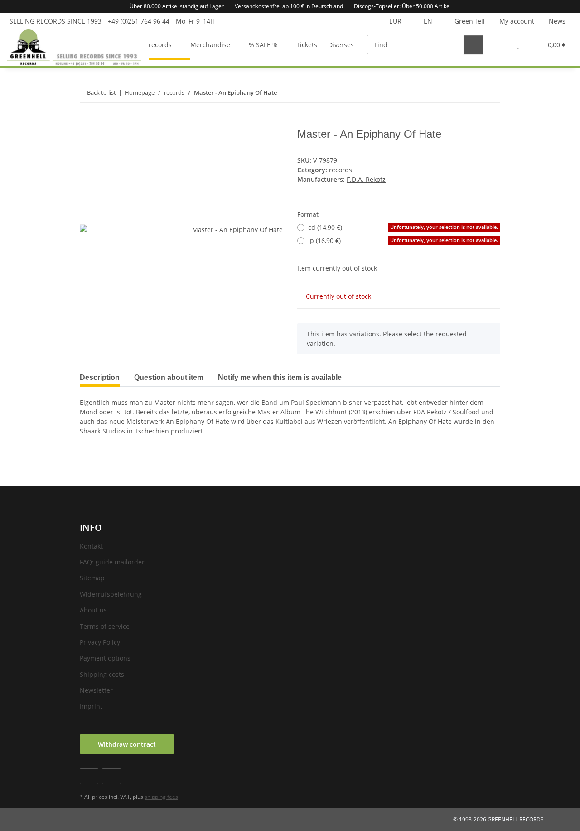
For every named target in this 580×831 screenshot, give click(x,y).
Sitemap (92, 577)
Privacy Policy (100, 642)
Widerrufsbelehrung (111, 594)
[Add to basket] (87, 123)
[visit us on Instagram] (111, 776)
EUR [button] (395, 21)
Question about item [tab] (168, 377)
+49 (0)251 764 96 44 (138, 21)
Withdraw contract (127, 744)
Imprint (91, 706)
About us (93, 610)
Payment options (105, 658)
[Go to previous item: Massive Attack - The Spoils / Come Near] (471, 92)
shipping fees (161, 797)
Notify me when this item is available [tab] (280, 377)
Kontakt (91, 546)
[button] (500, 44)
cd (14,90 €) (403, 227)
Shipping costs (102, 674)
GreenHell (469, 21)
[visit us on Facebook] (89, 776)
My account (516, 21)
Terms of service (105, 626)
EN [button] (428, 21)
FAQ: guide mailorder (112, 562)
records (340, 169)
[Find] (473, 44)
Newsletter (96, 690)
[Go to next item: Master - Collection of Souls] (490, 92)
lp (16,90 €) (403, 240)
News (557, 21)
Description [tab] (100, 377)
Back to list (101, 92)
